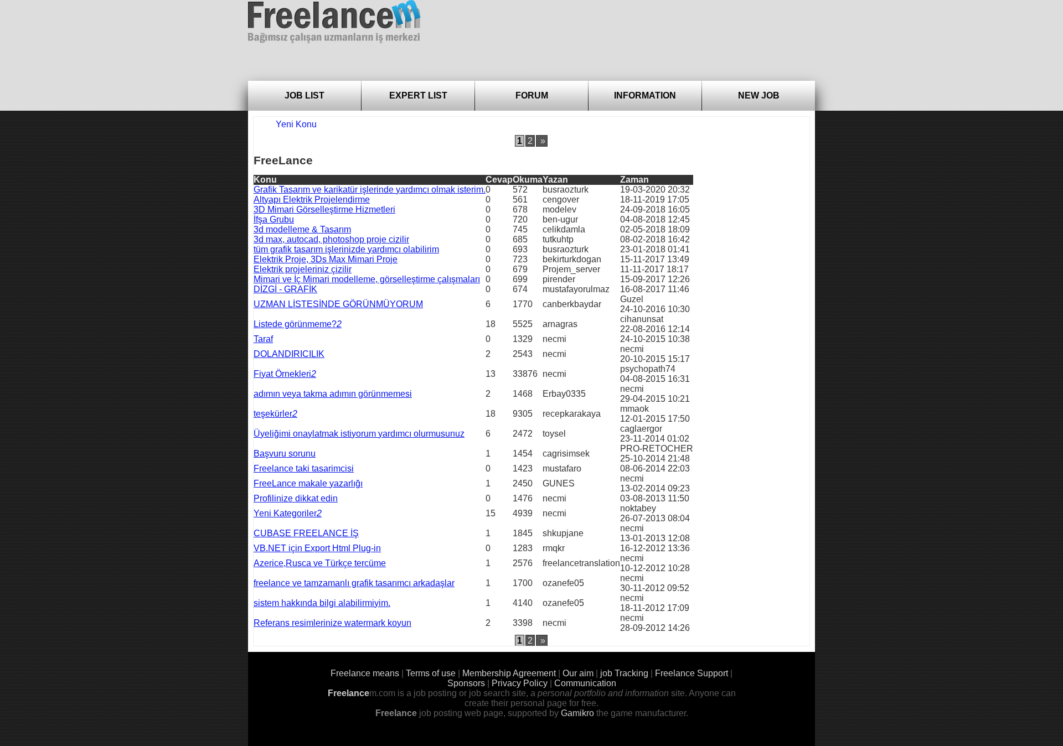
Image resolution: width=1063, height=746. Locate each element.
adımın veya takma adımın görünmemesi (333, 393)
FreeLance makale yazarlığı (308, 483)
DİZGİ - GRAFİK (285, 289)
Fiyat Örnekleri (282, 374)
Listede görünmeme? (295, 324)
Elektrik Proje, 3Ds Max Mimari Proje (326, 259)
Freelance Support (691, 673)
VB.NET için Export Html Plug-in (317, 548)
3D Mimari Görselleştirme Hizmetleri (324, 209)
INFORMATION (645, 95)
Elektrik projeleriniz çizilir (303, 269)
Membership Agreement (509, 673)
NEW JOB (759, 95)
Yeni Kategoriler (285, 513)
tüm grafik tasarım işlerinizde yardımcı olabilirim (346, 249)
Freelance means (365, 673)
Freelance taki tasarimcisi (304, 468)
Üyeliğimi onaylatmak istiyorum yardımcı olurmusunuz (359, 433)
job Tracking (624, 673)
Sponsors (466, 683)
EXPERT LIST (418, 95)
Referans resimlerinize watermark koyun (332, 623)
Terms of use (431, 673)
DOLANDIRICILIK (289, 354)
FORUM (531, 95)
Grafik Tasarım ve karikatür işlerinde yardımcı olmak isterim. (370, 189)
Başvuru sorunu (285, 453)
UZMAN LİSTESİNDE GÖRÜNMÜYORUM (338, 304)
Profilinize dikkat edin (296, 498)
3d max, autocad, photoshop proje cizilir (331, 239)
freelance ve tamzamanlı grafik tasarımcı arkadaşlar (354, 583)
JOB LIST (304, 95)
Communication (585, 683)
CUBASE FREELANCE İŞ (306, 533)
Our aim (578, 673)
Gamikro (577, 713)
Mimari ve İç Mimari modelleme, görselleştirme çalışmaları (367, 279)
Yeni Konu (296, 124)
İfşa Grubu (274, 219)
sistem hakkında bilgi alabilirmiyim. (322, 603)
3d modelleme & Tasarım (302, 229)
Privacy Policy (520, 683)
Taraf (263, 339)
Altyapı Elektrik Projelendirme (312, 199)
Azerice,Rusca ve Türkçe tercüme (320, 563)
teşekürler (273, 413)
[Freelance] (334, 21)
